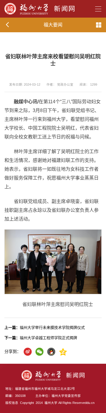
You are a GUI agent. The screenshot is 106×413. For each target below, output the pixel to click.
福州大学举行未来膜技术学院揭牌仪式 (44, 327)
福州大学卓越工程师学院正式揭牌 (40, 338)
